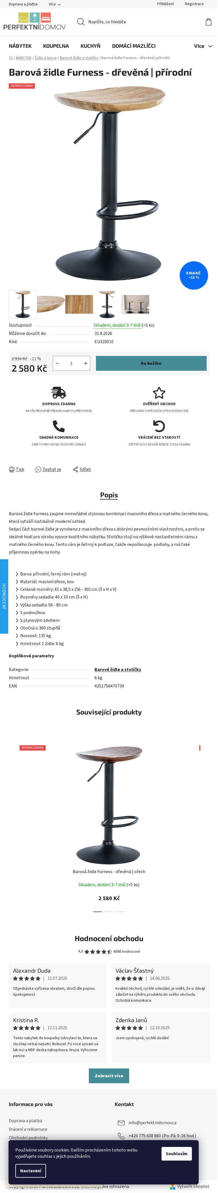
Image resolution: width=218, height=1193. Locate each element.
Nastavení (30, 1171)
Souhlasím (177, 1154)
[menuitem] (20, 45)
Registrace (194, 4)
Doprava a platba (23, 4)
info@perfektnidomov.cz (153, 1122)
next (204, 827)
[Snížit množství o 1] (57, 363)
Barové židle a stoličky (118, 669)
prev (13, 827)
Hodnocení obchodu (109, 938)
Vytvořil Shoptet (193, 1186)
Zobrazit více (109, 1076)
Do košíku (151, 363)
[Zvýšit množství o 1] (85, 363)
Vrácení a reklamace (28, 1129)
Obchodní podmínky (28, 1138)
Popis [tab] (109, 494)
